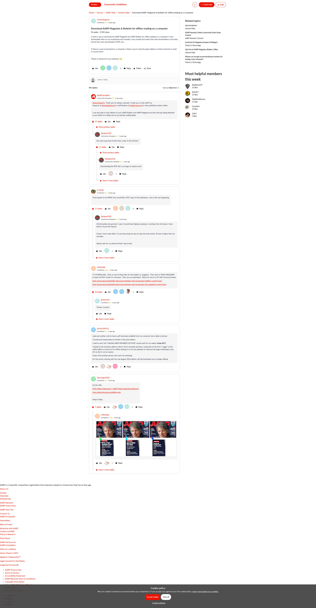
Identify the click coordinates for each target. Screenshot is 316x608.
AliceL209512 (103, 329)
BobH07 (195, 92)
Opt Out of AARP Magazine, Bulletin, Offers (201, 49)
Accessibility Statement (15, 576)
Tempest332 (106, 133)
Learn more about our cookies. (205, 592)
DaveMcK (196, 106)
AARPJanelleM (103, 95)
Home (91, 13)
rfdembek (101, 267)
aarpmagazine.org (108, 106)
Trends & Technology (193, 45)
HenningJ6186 (103, 378)
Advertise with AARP (9, 529)
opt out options (191, 25)
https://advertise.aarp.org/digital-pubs (106, 392)
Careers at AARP (7, 531)
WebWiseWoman (198, 99)
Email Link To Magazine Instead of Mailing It (201, 42)
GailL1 (194, 114)
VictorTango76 (103, 20)
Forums (100, 13)
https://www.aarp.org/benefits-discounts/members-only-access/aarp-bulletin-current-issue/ (127, 281)
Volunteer (4, 496)
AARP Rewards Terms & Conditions (20, 579)
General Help (123, 13)
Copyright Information (14, 582)
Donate (3, 493)
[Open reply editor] (134, 80)
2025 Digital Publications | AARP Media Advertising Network (115, 389)
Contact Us (5, 514)
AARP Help (110, 13)
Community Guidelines (115, 4)
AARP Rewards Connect (194, 38)
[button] (206, 4)
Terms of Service (12, 573)
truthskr (100, 190)
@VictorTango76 (98, 103)
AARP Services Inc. (8, 542)
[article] (134, 109)
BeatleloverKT (197, 85)
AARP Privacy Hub (13, 570)
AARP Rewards (6, 503)
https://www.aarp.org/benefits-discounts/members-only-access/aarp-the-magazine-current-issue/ (129, 284)
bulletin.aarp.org (136, 106)
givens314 (105, 300)
